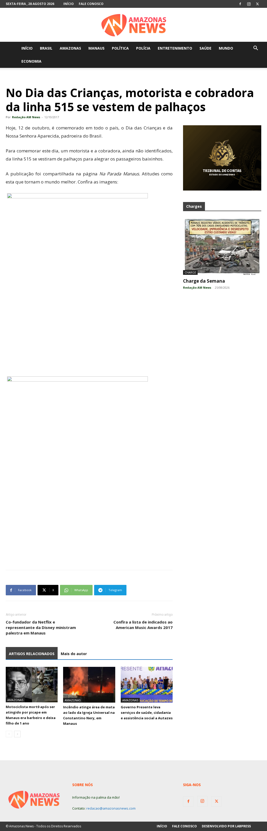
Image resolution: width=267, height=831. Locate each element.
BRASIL (46, 48)
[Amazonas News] (133, 25)
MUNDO (226, 48)
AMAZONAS (70, 48)
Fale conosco (91, 4)
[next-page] (17, 734)
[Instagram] (249, 4)
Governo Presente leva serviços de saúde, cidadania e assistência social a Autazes (147, 712)
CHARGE (190, 272)
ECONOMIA (31, 61)
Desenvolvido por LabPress (226, 826)
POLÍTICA (120, 48)
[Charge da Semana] (222, 246)
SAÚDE (205, 48)
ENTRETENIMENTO (175, 48)
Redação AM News (26, 117)
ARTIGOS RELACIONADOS (31, 653)
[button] (255, 48)
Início (68, 4)
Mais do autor (74, 653)
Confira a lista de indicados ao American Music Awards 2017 (143, 624)
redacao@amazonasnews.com (111, 808)
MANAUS (96, 48)
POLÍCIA (143, 48)
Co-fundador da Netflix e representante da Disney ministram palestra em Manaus (41, 627)
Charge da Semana (204, 281)
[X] (257, 4)
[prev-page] (9, 734)
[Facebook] (240, 4)
